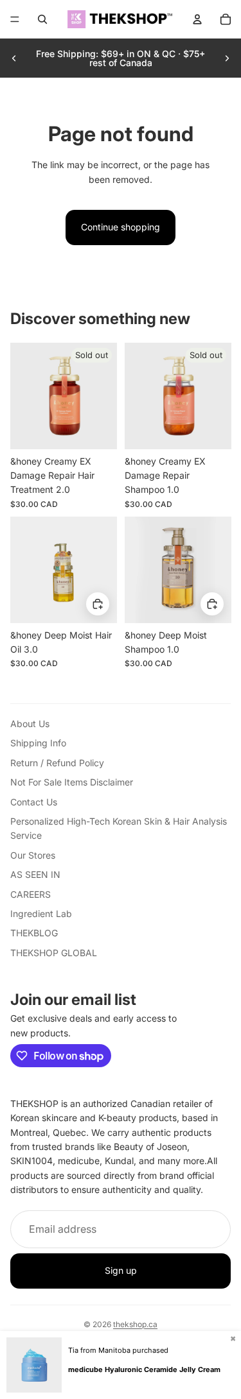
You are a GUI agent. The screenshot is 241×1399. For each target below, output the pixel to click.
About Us (29, 723)
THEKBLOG (34, 932)
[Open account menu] (197, 19)
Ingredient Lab (41, 913)
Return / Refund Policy (57, 762)
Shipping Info (38, 742)
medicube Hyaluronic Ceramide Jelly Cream (144, 1369)
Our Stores (32, 855)
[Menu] (15, 19)
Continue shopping (120, 226)
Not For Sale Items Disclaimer (71, 782)
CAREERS (30, 894)
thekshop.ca (135, 1324)
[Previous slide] (14, 58)
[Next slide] (227, 58)
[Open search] (42, 19)
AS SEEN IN (35, 874)
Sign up (121, 1270)
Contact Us (33, 801)
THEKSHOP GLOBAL (53, 952)
